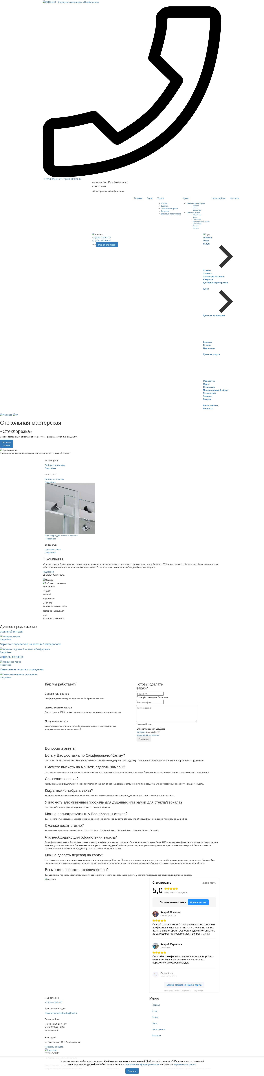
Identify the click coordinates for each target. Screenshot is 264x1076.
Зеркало (196, 205)
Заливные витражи (169, 208)
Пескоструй (197, 223)
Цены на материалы (196, 203)
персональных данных (185, 1064)
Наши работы (218, 198)
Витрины (165, 211)
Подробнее (50, 468)
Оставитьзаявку (6, 444)
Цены (186, 198)
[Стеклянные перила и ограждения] (18, 673)
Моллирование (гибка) (201, 221)
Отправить (144, 738)
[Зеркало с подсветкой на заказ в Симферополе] (25, 648)
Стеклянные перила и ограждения (22, 669)
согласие (141, 731)
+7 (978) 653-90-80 (71, 178)
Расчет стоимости (107, 244)
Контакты (234, 198)
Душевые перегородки (171, 213)
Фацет (195, 217)
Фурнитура (197, 210)
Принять (132, 1070)
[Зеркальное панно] (10, 661)
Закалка (164, 206)
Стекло (164, 203)
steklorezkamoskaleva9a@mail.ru (61, 1012)
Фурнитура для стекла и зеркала (61, 535)
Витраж (196, 228)
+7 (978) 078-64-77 (52, 178)
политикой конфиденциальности (142, 1064)
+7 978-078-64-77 (53, 1002)
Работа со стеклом (54, 478)
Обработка (197, 215)
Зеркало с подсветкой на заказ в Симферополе (30, 644)
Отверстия (197, 219)
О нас (150, 198)
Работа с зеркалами (55, 465)
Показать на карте (54, 1046)
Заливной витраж (11, 631)
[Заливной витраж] (10, 636)
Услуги (160, 198)
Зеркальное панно (12, 657)
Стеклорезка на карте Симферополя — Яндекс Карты (184, 990)
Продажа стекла (53, 549)
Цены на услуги (193, 212)
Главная (138, 198)
